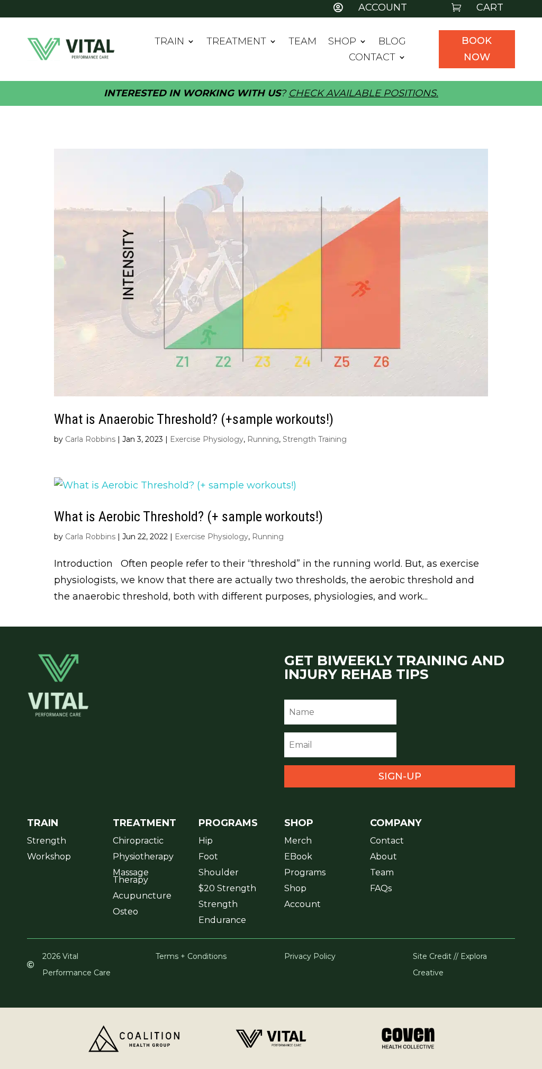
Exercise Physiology (206, 439)
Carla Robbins (90, 439)
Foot (208, 857)
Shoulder (218, 873)
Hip (205, 841)
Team (302, 42)
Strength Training (315, 439)
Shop (342, 42)
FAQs (381, 889)
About (383, 857)
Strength (46, 841)
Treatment (236, 42)
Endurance (222, 921)
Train (169, 42)
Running (263, 439)
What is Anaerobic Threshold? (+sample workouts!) (193, 419)
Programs (305, 873)
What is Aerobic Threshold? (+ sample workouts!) (188, 516)
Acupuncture (142, 896)
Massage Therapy (131, 877)
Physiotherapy (143, 857)
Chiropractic (138, 841)
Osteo (125, 912)
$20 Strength (227, 889)
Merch (298, 841)
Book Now (477, 49)
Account (302, 905)
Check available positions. (363, 93)
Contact (372, 58)
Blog (392, 42)
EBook (298, 857)
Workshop (49, 857)
